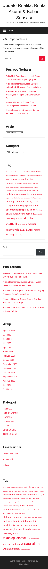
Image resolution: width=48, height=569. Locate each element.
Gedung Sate (27, 183)
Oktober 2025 (9, 373)
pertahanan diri (28, 521)
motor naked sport (24, 198)
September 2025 (10, 377)
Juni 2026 (7, 339)
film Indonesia (30, 494)
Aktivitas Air (9, 172)
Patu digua (30, 202)
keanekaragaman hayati (30, 187)
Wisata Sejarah (20, 235)
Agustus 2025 (9, 381)
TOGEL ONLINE (10, 434)
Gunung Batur (35, 183)
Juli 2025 (7, 385)
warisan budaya (11, 544)
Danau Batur (18, 175)
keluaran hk (8, 459)
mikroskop (35, 190)
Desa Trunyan (26, 175)
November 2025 (10, 368)
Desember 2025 (10, 364)
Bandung (11, 175)
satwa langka (13, 213)
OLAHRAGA (8, 422)
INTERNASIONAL (11, 413)
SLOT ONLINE (9, 430)
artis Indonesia (33, 171)
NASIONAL (8, 417)
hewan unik (9, 187)
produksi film (16, 209)
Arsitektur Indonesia (19, 172)
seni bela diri (27, 213)
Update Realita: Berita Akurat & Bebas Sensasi (24, 11)
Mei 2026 (7, 343)
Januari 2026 (8, 360)
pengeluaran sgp (10, 453)
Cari (5, 247)
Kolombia (8, 190)
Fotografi (19, 183)
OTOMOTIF (8, 426)
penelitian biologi (36, 517)
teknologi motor (14, 218)
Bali (7, 175)
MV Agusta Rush (36, 198)
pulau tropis (29, 209)
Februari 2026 (9, 356)
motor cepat (25, 510)
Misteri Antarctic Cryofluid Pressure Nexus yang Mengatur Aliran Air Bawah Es (23, 94)
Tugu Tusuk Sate (22, 224)
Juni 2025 (7, 389)
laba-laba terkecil (17, 190)
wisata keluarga (11, 548)
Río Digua (39, 210)
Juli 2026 (7, 335)
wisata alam (23, 229)
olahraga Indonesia (16, 201)
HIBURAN (7, 409)
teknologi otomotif (15, 538)
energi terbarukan (20, 179)
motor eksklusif (14, 198)
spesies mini (38, 214)
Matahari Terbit (26, 190)
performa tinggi (18, 205)
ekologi (8, 179)
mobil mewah (13, 194)
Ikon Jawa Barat (18, 187)
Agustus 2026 (9, 331)
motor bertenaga (29, 194)
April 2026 (7, 347)
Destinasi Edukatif (36, 175)
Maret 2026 (8, 352)
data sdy (6, 465)
